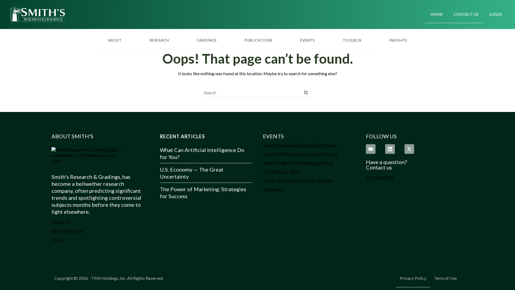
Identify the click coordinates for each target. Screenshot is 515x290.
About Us (61, 222)
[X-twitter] (409, 149)
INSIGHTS (398, 40)
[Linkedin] (390, 149)
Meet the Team (68, 231)
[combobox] (252, 92)
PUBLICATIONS (258, 40)
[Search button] (306, 92)
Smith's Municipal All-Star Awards (297, 181)
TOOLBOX (352, 40)
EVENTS (307, 40)
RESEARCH (159, 40)
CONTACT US (466, 14)
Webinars (273, 190)
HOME (437, 14)
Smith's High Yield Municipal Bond (298, 163)
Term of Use (445, 278)
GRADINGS (206, 40)
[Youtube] (371, 149)
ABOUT (115, 40)
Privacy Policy (413, 278)
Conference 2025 (281, 172)
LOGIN (495, 14)
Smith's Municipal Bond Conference (300, 145)
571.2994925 (380, 178)
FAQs (57, 240)
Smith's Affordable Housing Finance (300, 154)
